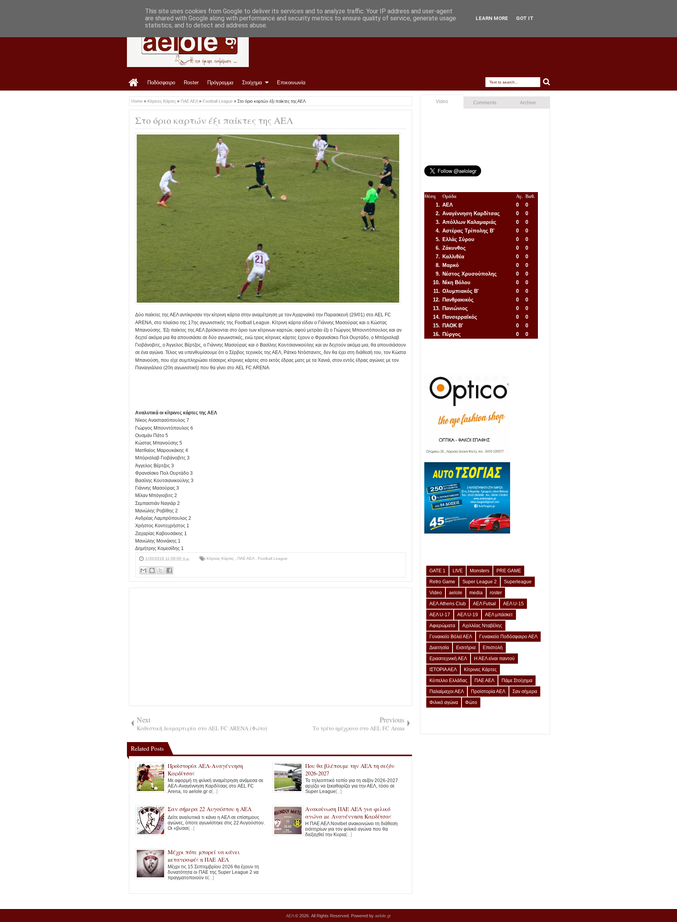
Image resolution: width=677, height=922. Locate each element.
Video (442, 101)
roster (496, 592)
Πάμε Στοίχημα (516, 680)
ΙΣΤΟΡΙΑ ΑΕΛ (443, 669)
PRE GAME (508, 571)
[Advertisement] (277, 389)
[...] (214, 791)
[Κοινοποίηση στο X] (161, 570)
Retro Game (442, 581)
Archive (528, 102)
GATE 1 (437, 571)
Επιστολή (493, 647)
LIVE (458, 571)
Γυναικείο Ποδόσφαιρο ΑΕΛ (508, 636)
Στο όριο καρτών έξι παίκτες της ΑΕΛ (214, 120)
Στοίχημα (252, 82)
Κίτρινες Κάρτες (220, 558)
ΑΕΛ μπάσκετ (499, 614)
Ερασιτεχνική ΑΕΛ (448, 658)
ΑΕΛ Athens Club (447, 603)
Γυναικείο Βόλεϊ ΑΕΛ (450, 636)
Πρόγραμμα (220, 82)
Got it (525, 18)
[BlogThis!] (152, 570)
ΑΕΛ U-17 (439, 614)
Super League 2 (479, 581)
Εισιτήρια (466, 647)
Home (134, 83)
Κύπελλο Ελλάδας (448, 680)
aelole (455, 592)
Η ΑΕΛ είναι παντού (494, 658)
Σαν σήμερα (524, 691)
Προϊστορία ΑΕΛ (488, 691)
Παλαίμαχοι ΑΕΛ (446, 691)
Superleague (518, 581)
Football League (273, 558)
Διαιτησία (439, 647)
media (476, 592)
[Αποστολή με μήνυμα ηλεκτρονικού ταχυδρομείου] (143, 570)
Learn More (492, 18)
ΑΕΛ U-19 (467, 614)
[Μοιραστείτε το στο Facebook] (169, 570)
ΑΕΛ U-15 (513, 603)
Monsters (479, 571)
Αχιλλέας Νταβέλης (482, 625)
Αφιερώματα (442, 625)
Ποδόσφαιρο (161, 82)
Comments (484, 102)
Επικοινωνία (291, 82)
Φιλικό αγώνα (443, 702)
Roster (191, 82)
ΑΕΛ (290, 915)
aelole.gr (383, 915)
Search (546, 82)
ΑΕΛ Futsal (484, 603)
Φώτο (471, 702)
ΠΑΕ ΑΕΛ (246, 558)
